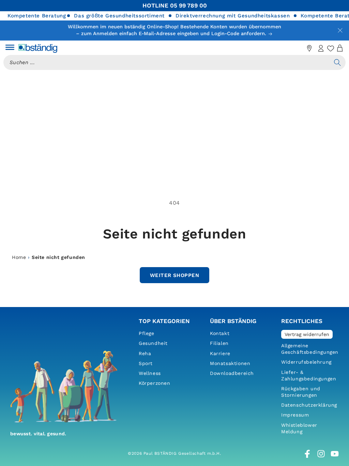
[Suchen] (337, 62)
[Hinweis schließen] (340, 30)
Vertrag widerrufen (307, 334)
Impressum (295, 415)
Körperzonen (154, 383)
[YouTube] (335, 454)
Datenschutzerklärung (309, 405)
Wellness (150, 373)
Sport (146, 363)
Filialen (219, 343)
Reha (145, 353)
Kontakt (219, 333)
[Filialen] (309, 48)
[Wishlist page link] (330, 48)
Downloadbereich (232, 373)
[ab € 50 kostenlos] (297, 48)
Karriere (220, 353)
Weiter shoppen (174, 275)
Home (19, 257)
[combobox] (166, 62)
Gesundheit (153, 343)
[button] (9, 48)
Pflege (146, 333)
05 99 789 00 (188, 5)
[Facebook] (307, 454)
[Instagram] (321, 454)
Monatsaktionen (230, 363)
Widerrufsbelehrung (306, 362)
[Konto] (321, 48)
